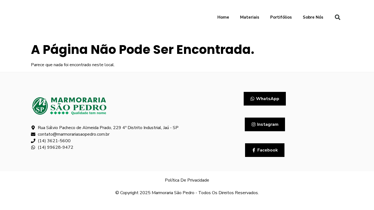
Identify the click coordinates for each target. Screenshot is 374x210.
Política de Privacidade (187, 180)
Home (223, 17)
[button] (337, 17)
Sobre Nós (313, 17)
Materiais (249, 17)
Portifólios (281, 17)
